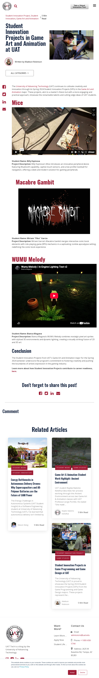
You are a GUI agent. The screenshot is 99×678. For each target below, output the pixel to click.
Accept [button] (72, 672)
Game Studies (80, 468)
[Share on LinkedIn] (4, 102)
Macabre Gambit (35, 182)
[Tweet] (4, 94)
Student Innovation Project (18, 15)
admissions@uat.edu (80, 635)
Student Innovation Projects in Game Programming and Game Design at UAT (70, 569)
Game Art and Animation (27, 18)
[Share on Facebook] (4, 87)
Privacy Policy (24, 667)
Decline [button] (82, 672)
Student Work (19, 468)
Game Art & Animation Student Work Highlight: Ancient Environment (70, 478)
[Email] (4, 109)
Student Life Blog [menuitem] (60, 644)
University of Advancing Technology (32, 86)
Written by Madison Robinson (28, 61)
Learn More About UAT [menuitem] (60, 635)
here (14, 371)
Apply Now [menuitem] (59, 640)
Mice (17, 102)
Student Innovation (22, 473)
